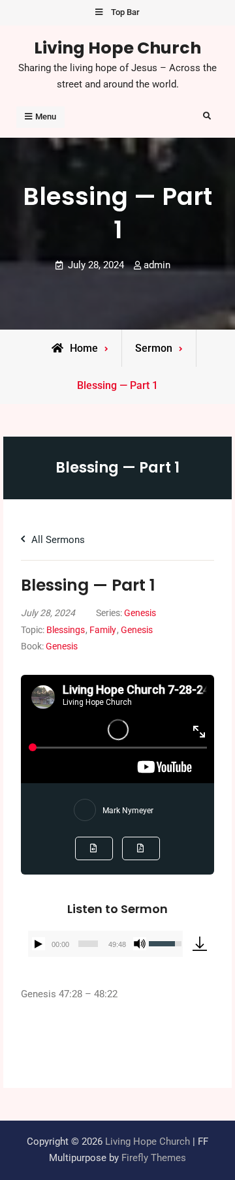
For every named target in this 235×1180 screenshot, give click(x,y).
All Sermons (57, 540)
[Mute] (139, 943)
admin (157, 265)
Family (102, 630)
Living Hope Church (117, 47)
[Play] (38, 943)
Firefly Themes (153, 1158)
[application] (105, 944)
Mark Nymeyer (127, 810)
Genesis (140, 613)
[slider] (88, 943)
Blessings (65, 630)
